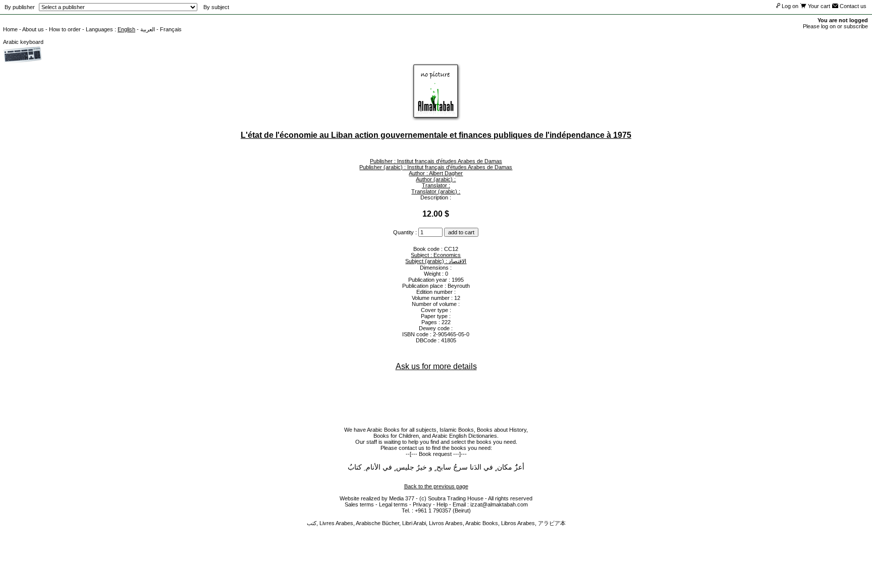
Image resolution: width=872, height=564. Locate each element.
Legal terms (393, 504)
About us (33, 29)
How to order (65, 29)
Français (171, 29)
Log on (789, 6)
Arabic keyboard (23, 42)
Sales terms (359, 504)
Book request (435, 454)
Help (442, 504)
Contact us (852, 6)
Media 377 (401, 498)
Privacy (422, 504)
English (126, 29)
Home (10, 29)
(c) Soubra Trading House (451, 498)
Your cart (818, 6)
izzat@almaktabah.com (499, 504)
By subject (216, 7)
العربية (147, 29)
